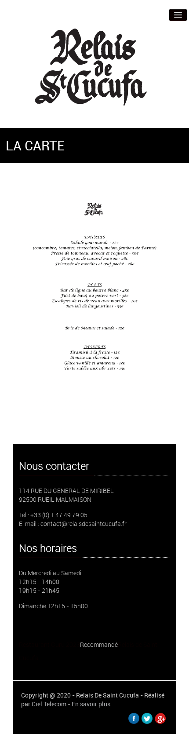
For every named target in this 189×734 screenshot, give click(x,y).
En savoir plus (91, 704)
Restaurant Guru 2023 (49, 644)
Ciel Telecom (49, 704)
